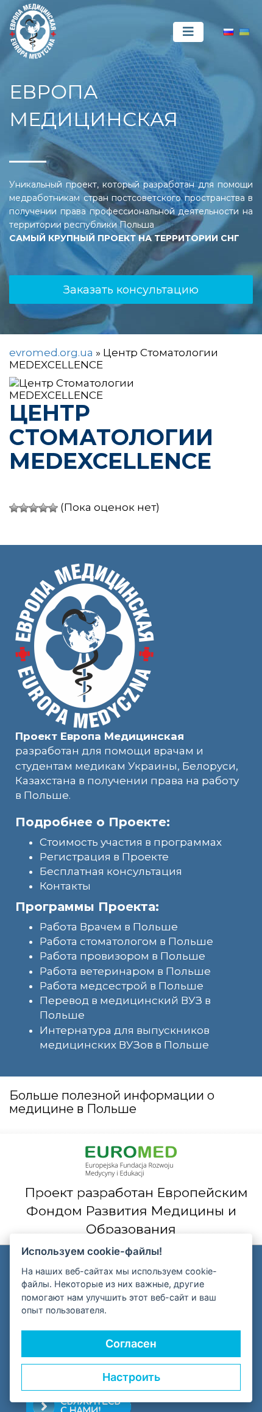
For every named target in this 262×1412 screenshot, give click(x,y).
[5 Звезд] (53, 508)
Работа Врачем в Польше (109, 927)
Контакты (65, 886)
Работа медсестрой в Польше (122, 986)
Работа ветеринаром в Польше (125, 971)
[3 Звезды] (33, 508)
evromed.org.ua (51, 352)
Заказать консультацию (131, 290)
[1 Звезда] (14, 508)
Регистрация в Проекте (104, 857)
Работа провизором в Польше (122, 956)
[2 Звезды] (24, 508)
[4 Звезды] (43, 508)
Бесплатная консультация (111, 871)
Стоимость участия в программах (131, 842)
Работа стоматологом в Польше (126, 941)
